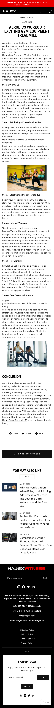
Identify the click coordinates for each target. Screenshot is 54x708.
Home (22, 17)
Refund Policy (27, 634)
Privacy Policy (27, 643)
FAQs (27, 651)
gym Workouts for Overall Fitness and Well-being (24, 305)
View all (27, 477)
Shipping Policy (27, 630)
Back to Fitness (28, 454)
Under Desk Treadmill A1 (14, 420)
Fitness (30, 17)
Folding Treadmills (11, 231)
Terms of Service (27, 638)
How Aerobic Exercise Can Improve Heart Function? (23, 141)
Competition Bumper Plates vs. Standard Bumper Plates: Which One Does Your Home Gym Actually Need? (36, 545)
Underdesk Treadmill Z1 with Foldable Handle (25, 55)
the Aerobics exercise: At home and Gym (22, 395)
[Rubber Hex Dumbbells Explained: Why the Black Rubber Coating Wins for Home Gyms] (9, 516)
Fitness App (27, 670)
